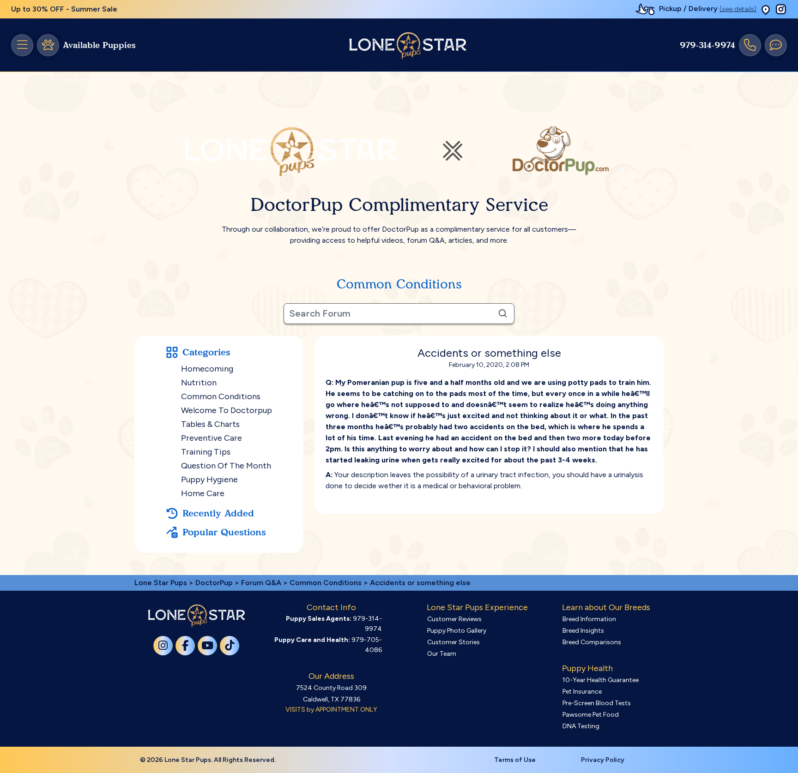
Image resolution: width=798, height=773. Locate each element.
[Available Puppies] (48, 45)
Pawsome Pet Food (590, 715)
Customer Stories (453, 642)
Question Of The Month (226, 466)
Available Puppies (99, 45)
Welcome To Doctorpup (226, 410)
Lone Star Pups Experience (477, 607)
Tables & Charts (210, 424)
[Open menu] (22, 45)
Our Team (441, 654)
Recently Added (218, 513)
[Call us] (750, 45)
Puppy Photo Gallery (456, 631)
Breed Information (589, 619)
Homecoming (207, 369)
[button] (765, 9)
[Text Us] (776, 45)
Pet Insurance (582, 691)
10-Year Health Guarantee (600, 680)
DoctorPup (214, 582)
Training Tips (205, 452)
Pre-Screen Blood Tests (596, 703)
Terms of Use (515, 760)
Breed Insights (583, 631)
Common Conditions (220, 396)
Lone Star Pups (160, 582)
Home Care (202, 493)
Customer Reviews (454, 619)
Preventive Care (211, 438)
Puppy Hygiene (209, 479)
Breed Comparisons (591, 642)
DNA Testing (580, 726)
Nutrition (199, 383)
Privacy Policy (602, 760)
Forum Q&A (261, 582)
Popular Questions (224, 532)
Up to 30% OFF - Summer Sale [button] (64, 9)
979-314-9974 (707, 45)
